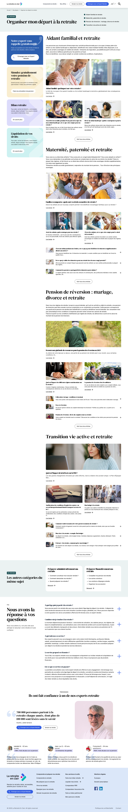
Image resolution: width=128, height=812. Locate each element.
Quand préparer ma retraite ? (59, 581)
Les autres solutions (95, 578)
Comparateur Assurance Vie (74, 789)
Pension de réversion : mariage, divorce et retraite (102, 21)
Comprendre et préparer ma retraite (48, 774)
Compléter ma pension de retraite (100, 576)
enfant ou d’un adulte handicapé (56, 47)
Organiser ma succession (97, 584)
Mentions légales (100, 774)
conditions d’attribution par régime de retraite (77, 314)
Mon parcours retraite (72, 797)
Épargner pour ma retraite (45, 789)
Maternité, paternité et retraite (96, 18)
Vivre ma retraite (41, 785)
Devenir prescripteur (101, 782)
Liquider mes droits (71, 782)
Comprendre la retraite (50, 4)
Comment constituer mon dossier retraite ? (64, 576)
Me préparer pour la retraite (45, 782)
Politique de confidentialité (104, 808)
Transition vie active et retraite (96, 25)
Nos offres (63, 4)
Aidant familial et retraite (94, 14)
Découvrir (50, 585)
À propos (97, 778)
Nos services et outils (72, 774)
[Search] (119, 4)
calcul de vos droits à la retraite (101, 159)
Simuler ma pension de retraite (46, 793)
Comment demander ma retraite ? (61, 578)
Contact (118, 808)
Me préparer (11, 16)
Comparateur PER (71, 785)
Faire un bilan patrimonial (73, 793)
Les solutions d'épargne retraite (99, 581)
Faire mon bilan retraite (73, 778)
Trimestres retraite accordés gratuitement (60, 165)
